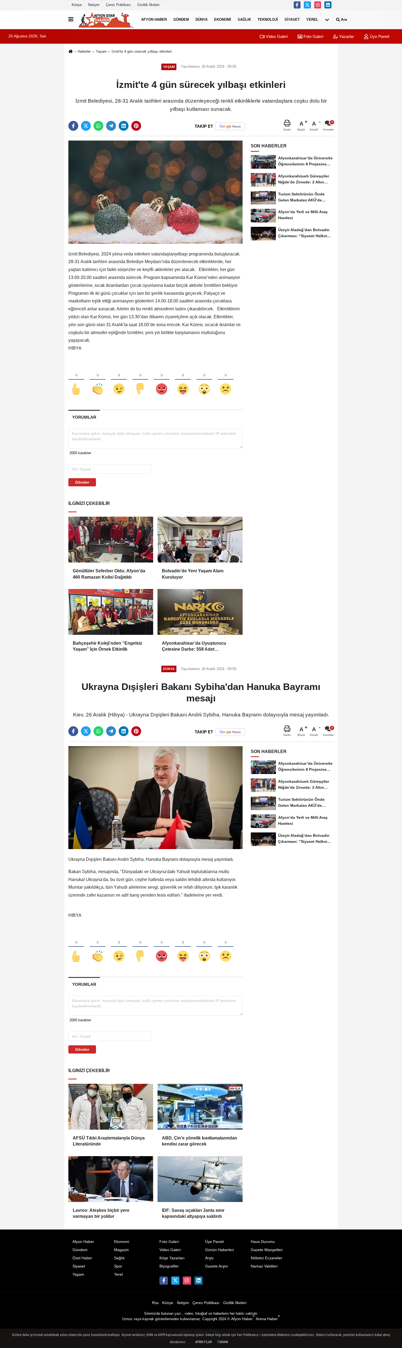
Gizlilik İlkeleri (148, 5)
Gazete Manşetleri (266, 1250)
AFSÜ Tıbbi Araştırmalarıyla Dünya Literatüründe (109, 1141)
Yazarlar (346, 36)
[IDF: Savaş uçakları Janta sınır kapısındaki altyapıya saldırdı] (200, 1179)
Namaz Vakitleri (264, 1266)
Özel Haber (82, 1258)
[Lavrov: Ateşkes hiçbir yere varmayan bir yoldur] (110, 1179)
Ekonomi (222, 19)
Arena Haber (268, 1319)
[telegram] (111, 126)
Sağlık (244, 19)
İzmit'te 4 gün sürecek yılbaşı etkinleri (142, 51)
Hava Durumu (263, 1242)
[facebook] (73, 126)
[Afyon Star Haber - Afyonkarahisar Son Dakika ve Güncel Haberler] (106, 19)
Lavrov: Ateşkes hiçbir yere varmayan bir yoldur (101, 1213)
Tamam (222, 1342)
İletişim (94, 5)
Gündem (181, 19)
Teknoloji (268, 19)
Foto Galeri (312, 36)
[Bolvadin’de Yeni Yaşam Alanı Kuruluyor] (200, 540)
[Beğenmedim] (140, 380)
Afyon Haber (154, 19)
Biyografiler (169, 1266)
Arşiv (209, 1258)
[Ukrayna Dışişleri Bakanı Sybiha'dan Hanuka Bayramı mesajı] (155, 797)
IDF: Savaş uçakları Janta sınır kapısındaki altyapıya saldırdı (193, 1213)
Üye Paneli (379, 36)
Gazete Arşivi (216, 1266)
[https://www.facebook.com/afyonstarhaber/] (297, 4)
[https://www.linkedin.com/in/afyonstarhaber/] (327, 4)
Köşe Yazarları (172, 1258)
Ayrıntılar (203, 1342)
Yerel (312, 19)
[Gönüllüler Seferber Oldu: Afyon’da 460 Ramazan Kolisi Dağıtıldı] (110, 540)
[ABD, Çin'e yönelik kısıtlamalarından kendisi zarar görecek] (200, 1107)
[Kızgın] (162, 380)
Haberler (84, 51)
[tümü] (327, 19)
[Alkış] (98, 380)
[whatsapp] (98, 126)
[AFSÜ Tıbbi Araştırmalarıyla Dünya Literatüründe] (110, 1107)
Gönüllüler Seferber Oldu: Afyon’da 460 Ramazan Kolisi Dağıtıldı (109, 574)
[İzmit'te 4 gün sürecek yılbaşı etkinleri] (155, 192)
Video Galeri (276, 36)
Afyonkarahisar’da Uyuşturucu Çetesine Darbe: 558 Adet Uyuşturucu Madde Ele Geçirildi (194, 647)
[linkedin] (124, 126)
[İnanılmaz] (204, 380)
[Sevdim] (119, 380)
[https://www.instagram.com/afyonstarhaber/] (317, 4)
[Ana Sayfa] (70, 52)
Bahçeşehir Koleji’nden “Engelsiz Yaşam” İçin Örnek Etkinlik (107, 646)
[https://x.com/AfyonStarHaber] (307, 4)
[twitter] (86, 126)
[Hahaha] (183, 380)
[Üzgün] (226, 380)
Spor (118, 1266)
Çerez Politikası (118, 5)
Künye (77, 5)
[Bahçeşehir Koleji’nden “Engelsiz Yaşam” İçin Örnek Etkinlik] (110, 612)
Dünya (202, 19)
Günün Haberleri (219, 1250)
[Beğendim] (76, 380)
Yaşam (101, 51)
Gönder (82, 482)
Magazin (121, 1250)
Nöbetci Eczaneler (266, 1258)
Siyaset (292, 19)
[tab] (84, 417)
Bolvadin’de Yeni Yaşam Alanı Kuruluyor (192, 574)
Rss (155, 1303)
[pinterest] (136, 126)
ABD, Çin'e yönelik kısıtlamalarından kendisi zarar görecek (199, 1141)
